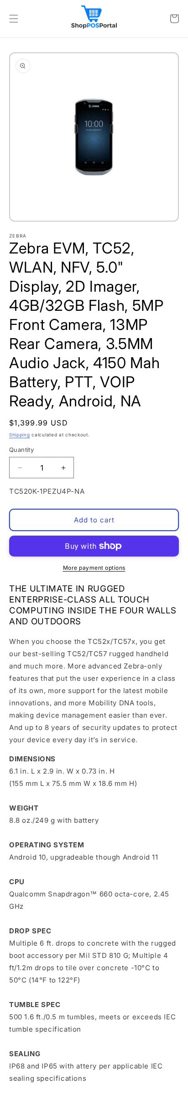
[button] (14, 19)
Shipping (19, 434)
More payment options (94, 567)
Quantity (21, 449)
